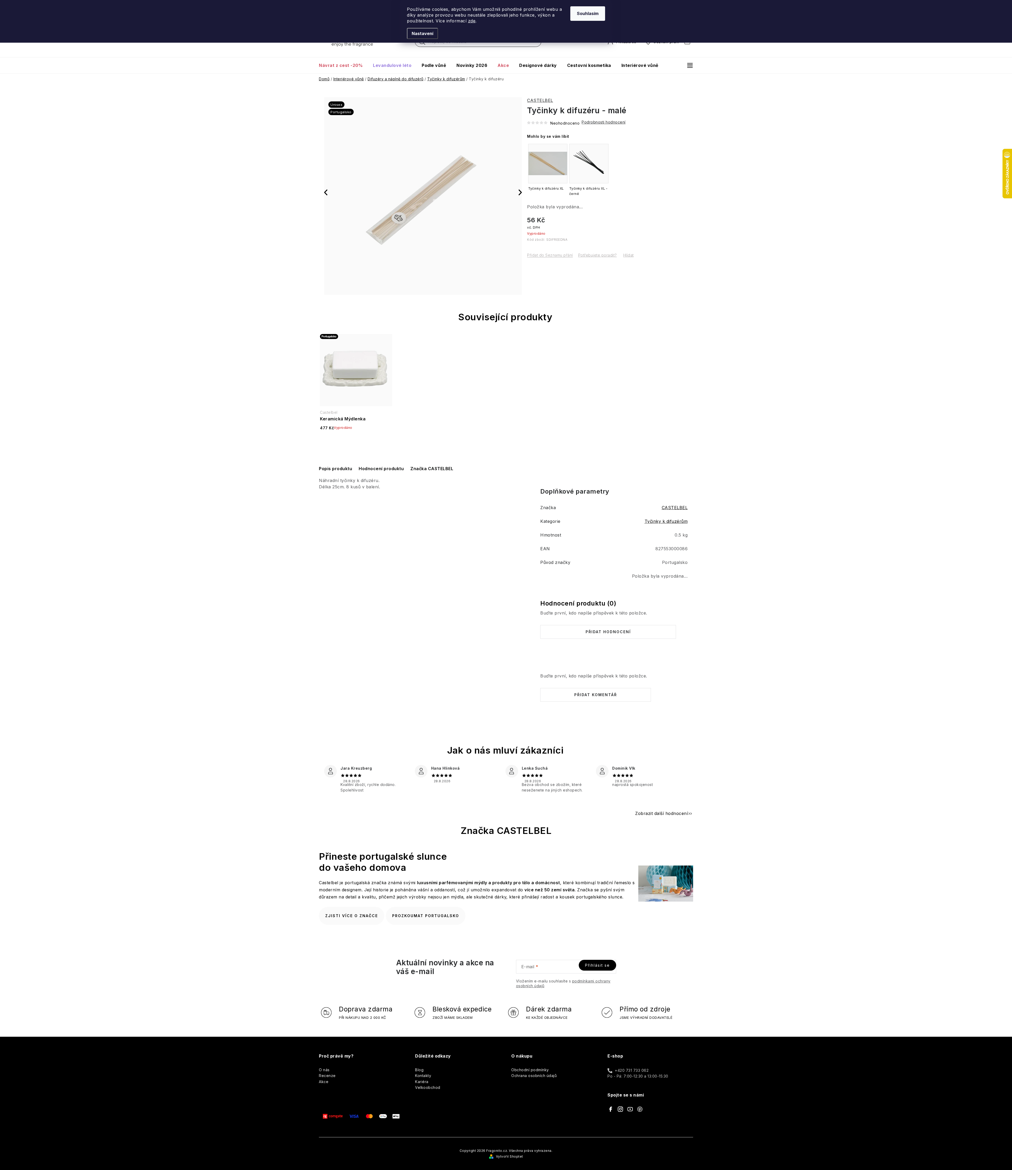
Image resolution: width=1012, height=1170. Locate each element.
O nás (324, 1070)
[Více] (687, 65)
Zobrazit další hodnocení (661, 813)
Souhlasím (588, 13)
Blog (419, 1070)
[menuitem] (343, 65)
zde (472, 20)
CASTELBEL (540, 100)
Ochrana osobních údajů (534, 1075)
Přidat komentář (595, 694)
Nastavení (422, 33)
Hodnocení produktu (381, 468)
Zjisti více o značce (351, 915)
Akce (323, 1081)
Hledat (422, 43)
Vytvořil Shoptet (509, 1156)
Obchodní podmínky (530, 1070)
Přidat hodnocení (608, 632)
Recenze (327, 1075)
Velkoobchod (427, 1087)
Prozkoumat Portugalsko (425, 915)
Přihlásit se (597, 965)
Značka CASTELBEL (431, 468)
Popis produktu (335, 468)
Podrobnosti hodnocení (604, 122)
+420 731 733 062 (632, 1070)
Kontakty (423, 1075)
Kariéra (422, 1081)
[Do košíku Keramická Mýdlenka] (356, 441)
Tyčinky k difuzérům (666, 521)
